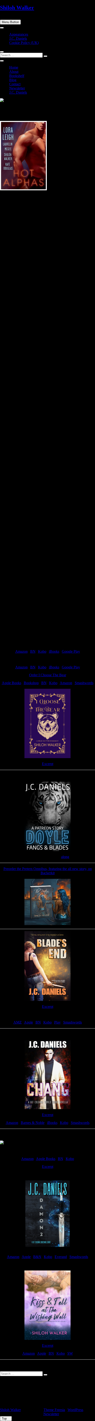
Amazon (21, 651)
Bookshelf (16, 76)
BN (33, 651)
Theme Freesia (54, 1410)
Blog (12, 80)
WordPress (75, 1410)
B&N (37, 1257)
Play (57, 1022)
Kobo (42, 651)
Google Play (71, 651)
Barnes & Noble (33, 1123)
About (13, 72)
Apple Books (11, 683)
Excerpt (47, 764)
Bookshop (31, 683)
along (65, 857)
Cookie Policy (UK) (24, 43)
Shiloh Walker (17, 8)
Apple (28, 1022)
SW (70, 1353)
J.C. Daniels (18, 38)
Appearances (18, 34)
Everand (61, 1257)
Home (13, 67)
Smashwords (84, 683)
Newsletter (17, 88)
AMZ (17, 1022)
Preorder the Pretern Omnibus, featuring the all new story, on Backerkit (47, 871)
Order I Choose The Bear (47, 675)
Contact (15, 84)
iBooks (54, 651)
